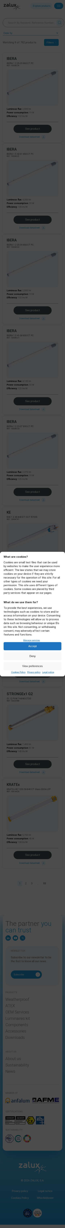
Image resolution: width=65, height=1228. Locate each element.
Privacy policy (33, 672)
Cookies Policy (18, 672)
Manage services (31, 640)
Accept (32, 646)
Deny (32, 656)
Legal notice (48, 672)
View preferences (32, 666)
